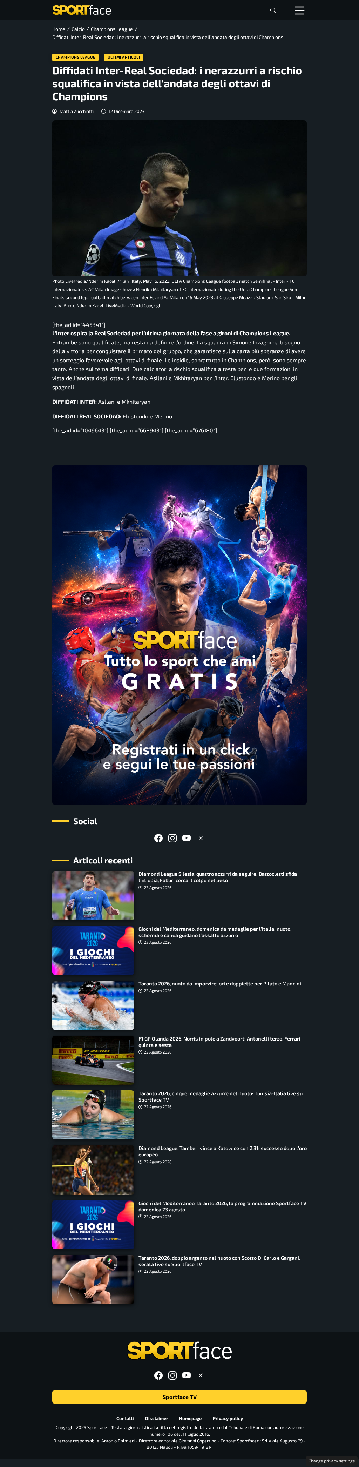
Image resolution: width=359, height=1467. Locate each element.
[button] (273, 10)
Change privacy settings (332, 1460)
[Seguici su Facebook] (158, 838)
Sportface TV (180, 1396)
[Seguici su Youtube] (186, 838)
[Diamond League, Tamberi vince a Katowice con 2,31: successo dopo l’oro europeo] (93, 1169)
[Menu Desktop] (300, 10)
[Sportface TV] (179, 635)
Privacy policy (228, 1418)
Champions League (75, 57)
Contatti (125, 1418)
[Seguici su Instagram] (172, 838)
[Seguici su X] (200, 838)
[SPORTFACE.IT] (81, 9)
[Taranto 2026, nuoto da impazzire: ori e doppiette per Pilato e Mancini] (93, 1005)
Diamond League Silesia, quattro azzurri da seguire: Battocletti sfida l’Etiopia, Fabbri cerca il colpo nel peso (217, 877)
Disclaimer (156, 1418)
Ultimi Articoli (124, 57)
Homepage (190, 1418)
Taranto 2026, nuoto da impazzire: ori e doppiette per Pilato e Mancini (219, 984)
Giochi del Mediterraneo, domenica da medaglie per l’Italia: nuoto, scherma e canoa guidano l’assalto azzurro (214, 932)
